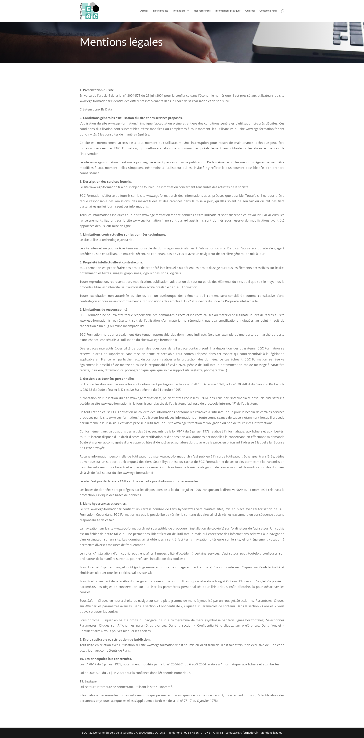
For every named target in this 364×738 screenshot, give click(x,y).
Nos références (202, 10)
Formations (179, 10)
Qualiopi (250, 10)
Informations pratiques (228, 10)
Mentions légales (271, 732)
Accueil (144, 10)
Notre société (160, 10)
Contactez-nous (268, 10)
